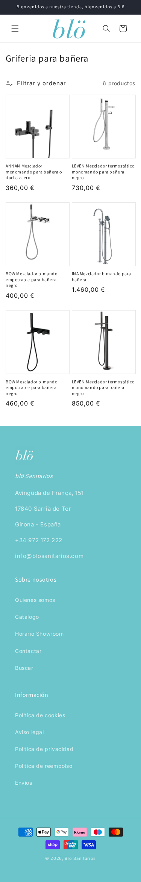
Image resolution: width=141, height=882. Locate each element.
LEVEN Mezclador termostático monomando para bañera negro (103, 171)
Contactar (28, 651)
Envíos (23, 782)
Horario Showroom (39, 633)
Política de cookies (40, 715)
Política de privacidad (44, 749)
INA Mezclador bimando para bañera (102, 276)
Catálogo (27, 617)
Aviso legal (29, 732)
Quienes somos (35, 600)
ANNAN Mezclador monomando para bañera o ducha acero (34, 171)
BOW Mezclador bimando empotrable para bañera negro (32, 279)
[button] (15, 28)
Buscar (24, 668)
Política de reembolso (44, 766)
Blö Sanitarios (80, 858)
